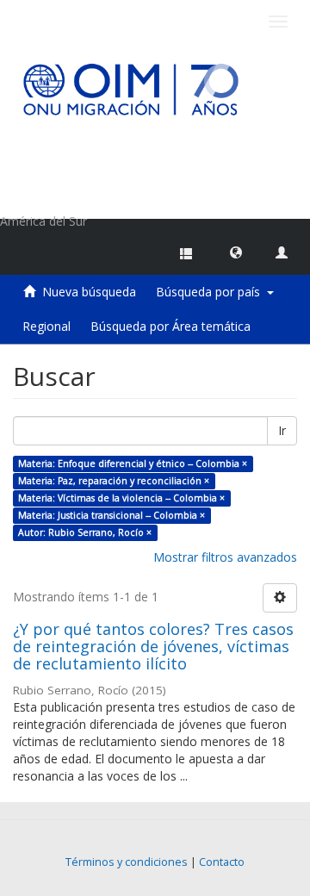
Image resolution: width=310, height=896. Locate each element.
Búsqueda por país (211, 291)
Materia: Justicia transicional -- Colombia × (111, 515)
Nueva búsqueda (89, 291)
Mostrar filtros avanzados (225, 557)
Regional (46, 326)
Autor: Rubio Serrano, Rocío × (85, 532)
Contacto (222, 862)
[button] (235, 251)
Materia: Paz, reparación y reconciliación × (113, 481)
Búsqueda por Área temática (170, 326)
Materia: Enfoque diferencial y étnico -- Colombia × (132, 463)
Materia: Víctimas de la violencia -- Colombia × (121, 498)
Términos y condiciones (126, 862)
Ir (282, 430)
